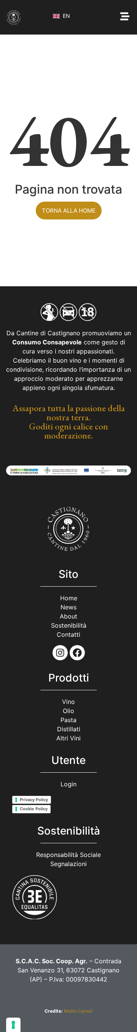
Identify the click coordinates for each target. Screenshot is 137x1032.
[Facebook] (77, 652)
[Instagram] (60, 652)
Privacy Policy (34, 799)
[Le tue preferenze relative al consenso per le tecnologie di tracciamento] (13, 1025)
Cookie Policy (34, 808)
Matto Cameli (78, 1011)
